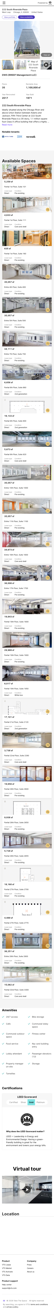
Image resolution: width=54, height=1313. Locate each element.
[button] (27, 45)
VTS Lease (6, 1265)
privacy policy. (13, 1307)
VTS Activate (7, 1272)
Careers (30, 1268)
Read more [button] (7, 124)
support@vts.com (9, 1288)
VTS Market (7, 1268)
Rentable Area (32, 84)
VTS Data (6, 1275)
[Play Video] (27, 1189)
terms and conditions (39, 1304)
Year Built (30, 94)
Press (29, 1265)
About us (30, 1272)
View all (46, 55)
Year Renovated (8, 94)
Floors (4, 84)
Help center (7, 1285)
